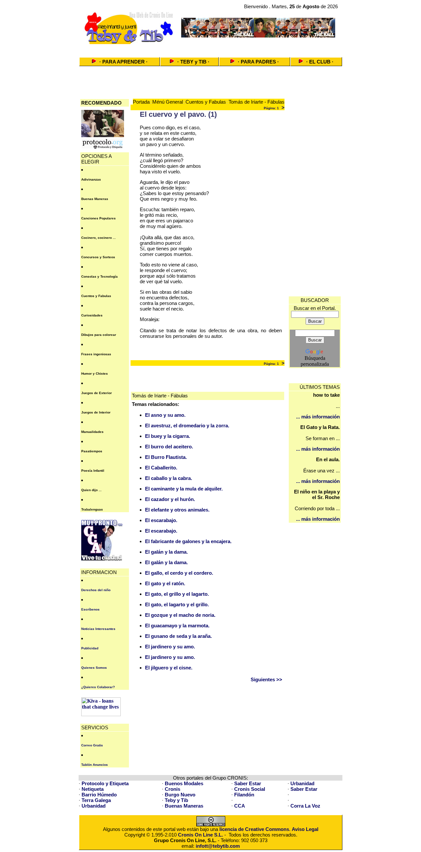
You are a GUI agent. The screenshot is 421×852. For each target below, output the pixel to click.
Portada (141, 102)
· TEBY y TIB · (193, 61)
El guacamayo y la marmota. (177, 625)
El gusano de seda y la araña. (178, 636)
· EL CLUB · (320, 61)
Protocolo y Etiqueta (105, 783)
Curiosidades (92, 315)
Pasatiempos (91, 451)
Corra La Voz (305, 806)
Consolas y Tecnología (99, 276)
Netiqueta (93, 789)
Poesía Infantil (92, 470)
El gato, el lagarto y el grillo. (177, 604)
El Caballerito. (161, 467)
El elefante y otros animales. (177, 510)
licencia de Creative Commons (254, 829)
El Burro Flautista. (166, 457)
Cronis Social (249, 789)
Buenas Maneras (94, 199)
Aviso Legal (305, 829)
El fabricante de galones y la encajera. (188, 541)
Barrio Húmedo (99, 794)
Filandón (244, 794)
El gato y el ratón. (165, 583)
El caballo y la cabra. (168, 478)
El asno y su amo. (165, 415)
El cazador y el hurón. (170, 499)
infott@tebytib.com (218, 846)
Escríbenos (90, 609)
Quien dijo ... (91, 490)
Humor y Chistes (94, 373)
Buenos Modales (184, 783)
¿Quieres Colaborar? (98, 687)
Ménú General (167, 102)
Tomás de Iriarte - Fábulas (257, 102)
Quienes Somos (94, 667)
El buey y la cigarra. (167, 436)
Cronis (172, 789)
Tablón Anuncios (94, 764)
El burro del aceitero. (169, 446)
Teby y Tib (176, 800)
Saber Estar (247, 783)
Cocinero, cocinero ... (98, 237)
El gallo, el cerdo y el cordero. (179, 573)
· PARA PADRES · (258, 61)
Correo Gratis (92, 745)
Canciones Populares (98, 218)
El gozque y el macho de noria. (180, 615)
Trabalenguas (92, 509)
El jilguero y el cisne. (168, 667)
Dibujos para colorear (98, 335)
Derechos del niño (96, 590)
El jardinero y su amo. (170, 646)
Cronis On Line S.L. (200, 835)
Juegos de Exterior (96, 393)
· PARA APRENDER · (123, 61)
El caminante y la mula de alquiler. (184, 488)
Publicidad (89, 648)
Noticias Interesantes (98, 629)
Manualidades (92, 432)
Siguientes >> (266, 679)
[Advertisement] (210, 48)
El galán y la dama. (166, 552)
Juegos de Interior (96, 412)
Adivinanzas (91, 179)
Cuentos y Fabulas (96, 296)
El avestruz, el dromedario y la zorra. (187, 425)
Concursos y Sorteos (98, 257)
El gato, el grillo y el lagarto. (177, 594)
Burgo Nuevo (180, 794)
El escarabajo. (161, 520)
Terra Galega (96, 800)
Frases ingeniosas (96, 354)
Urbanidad (302, 783)
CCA (239, 806)
